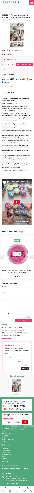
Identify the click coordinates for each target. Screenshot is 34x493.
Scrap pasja (14, 2)
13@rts (10, 54)
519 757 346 (11, 477)
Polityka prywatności (7, 439)
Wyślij (23, 320)
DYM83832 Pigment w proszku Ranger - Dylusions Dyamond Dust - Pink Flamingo (17, 271)
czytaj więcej (6, 338)
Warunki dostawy (6, 433)
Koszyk (4, 456)
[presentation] (2, 257)
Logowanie (17, 491)
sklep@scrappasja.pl (12, 483)
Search (10, 491)
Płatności (4, 431)
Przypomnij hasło (6, 454)
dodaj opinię (18, 50)
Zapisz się (25, 368)
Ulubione (4, 458)
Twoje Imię (4, 286)
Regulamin (5, 435)
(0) (31, 491)
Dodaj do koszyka (25, 64)
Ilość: (3, 64)
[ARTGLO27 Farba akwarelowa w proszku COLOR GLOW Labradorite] (17, 32)
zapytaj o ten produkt (8, 86)
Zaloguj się (5, 448)
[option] (17, 31)
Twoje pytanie (5, 300)
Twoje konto (5, 452)
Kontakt (4, 437)
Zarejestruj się (6, 450)
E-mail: (3, 293)
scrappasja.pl (5, 8)
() (24, 490)
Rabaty (4, 441)
